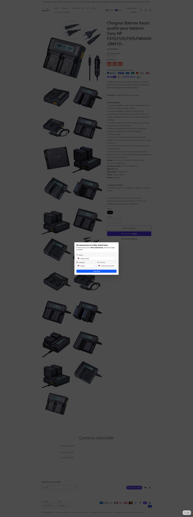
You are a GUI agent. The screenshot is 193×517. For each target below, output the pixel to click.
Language (82, 262)
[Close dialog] (117, 244)
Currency (102, 262)
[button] (96, 258)
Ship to (81, 255)
